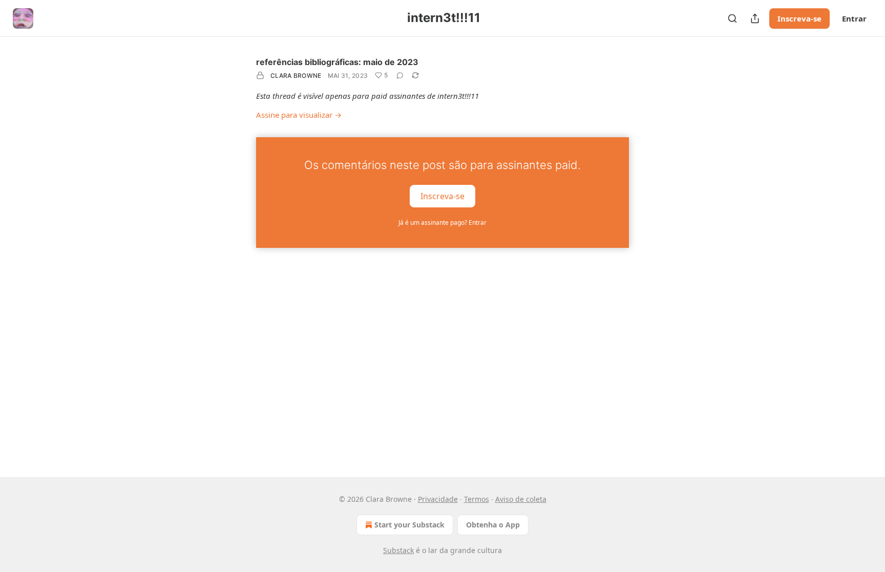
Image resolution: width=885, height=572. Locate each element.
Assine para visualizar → (299, 115)
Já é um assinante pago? (442, 222)
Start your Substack (409, 524)
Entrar (854, 18)
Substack (398, 550)
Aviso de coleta (520, 499)
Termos (476, 499)
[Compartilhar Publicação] (755, 18)
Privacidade (438, 499)
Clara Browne (296, 75)
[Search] (732, 18)
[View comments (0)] (400, 75)
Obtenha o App (493, 524)
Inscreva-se (799, 18)
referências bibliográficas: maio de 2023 (337, 62)
